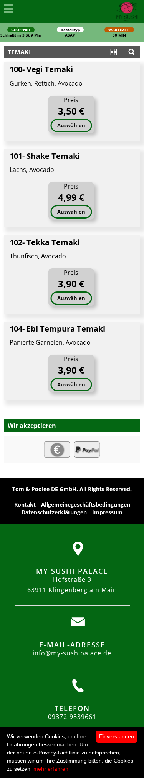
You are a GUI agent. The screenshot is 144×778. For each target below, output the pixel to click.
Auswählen (71, 125)
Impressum (107, 512)
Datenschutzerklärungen (54, 512)
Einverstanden (116, 736)
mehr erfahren (50, 769)
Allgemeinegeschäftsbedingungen (85, 504)
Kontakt (25, 504)
